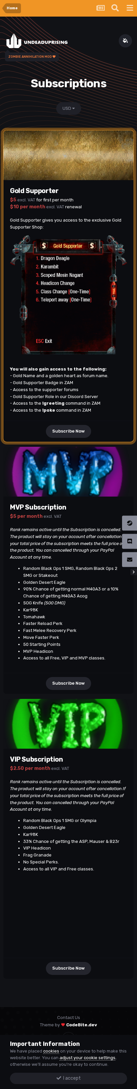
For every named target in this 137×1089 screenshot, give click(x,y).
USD (67, 108)
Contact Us (68, 1017)
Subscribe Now (68, 431)
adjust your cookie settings (87, 1057)
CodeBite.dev (81, 1024)
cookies (51, 1051)
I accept (71, 1078)
